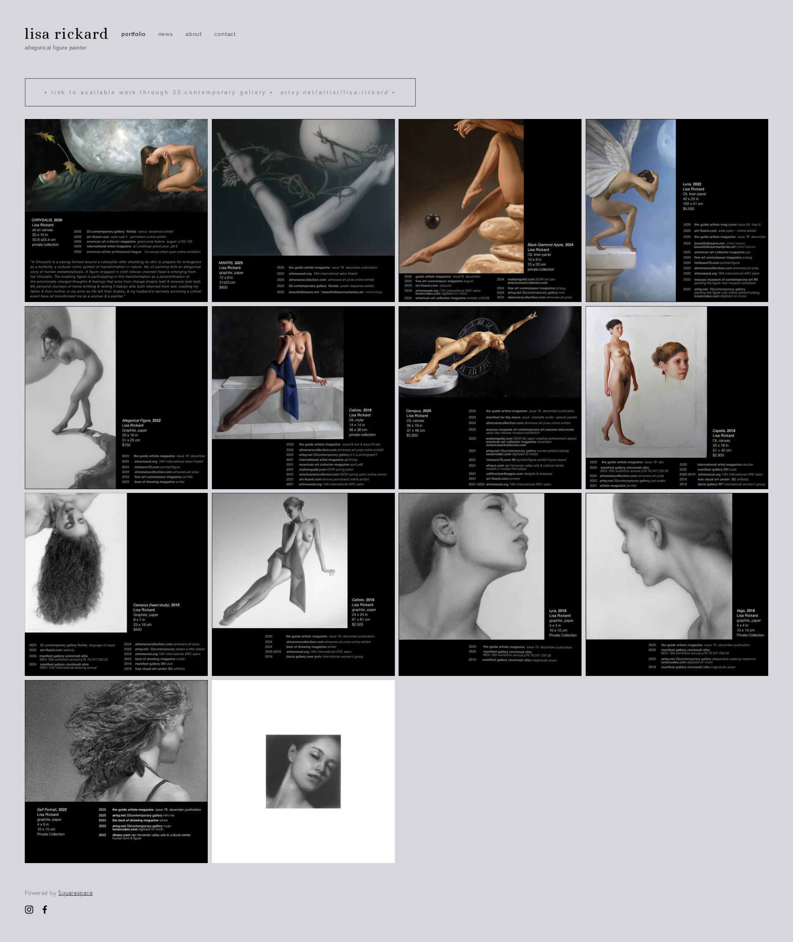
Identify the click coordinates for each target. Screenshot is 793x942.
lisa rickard (67, 33)
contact (225, 34)
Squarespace (75, 893)
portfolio (133, 34)
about (193, 34)
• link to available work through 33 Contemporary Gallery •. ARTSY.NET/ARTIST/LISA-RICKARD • (220, 92)
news (165, 34)
